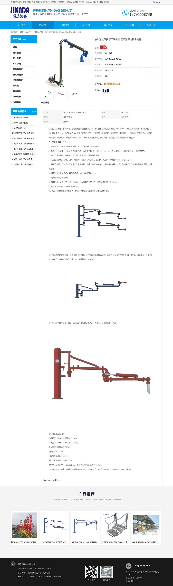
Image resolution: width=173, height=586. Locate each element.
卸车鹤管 (17, 58)
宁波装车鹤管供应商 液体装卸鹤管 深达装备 (150, 542)
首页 (21, 32)
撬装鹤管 (17, 91)
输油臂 (16, 86)
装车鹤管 (17, 53)
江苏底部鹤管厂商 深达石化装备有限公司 (27, 542)
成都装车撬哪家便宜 (20, 123)
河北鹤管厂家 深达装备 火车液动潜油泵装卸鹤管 (24, 133)
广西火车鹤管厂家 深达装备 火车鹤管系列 (24, 149)
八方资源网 (31, 576)
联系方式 (151, 25)
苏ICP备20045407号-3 (43, 568)
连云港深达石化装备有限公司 (29, 573)
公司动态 (108, 25)
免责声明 (40, 576)
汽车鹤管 (17, 97)
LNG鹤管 (17, 64)
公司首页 (21, 25)
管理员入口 (48, 576)
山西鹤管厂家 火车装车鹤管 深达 (24, 164)
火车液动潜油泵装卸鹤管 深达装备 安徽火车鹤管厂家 (24, 154)
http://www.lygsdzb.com (52, 480)
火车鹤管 (17, 102)
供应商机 (43, 25)
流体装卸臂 (18, 80)
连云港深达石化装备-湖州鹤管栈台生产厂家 (119, 542)
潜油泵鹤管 (38, 32)
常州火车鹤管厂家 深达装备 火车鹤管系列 (24, 144)
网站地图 (57, 576)
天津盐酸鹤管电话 (19, 128)
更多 (34, 111)
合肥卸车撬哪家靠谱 (20, 118)
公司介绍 (86, 25)
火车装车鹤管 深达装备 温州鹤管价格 (24, 159)
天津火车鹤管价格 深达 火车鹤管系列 (24, 138)
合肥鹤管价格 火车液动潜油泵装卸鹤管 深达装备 (61, 542)
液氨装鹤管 (18, 69)
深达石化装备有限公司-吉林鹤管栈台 (86, 542)
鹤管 (15, 47)
